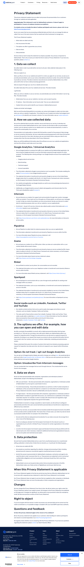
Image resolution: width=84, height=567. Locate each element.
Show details (20, 564)
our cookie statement (39, 316)
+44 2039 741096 (14, 548)
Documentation (72, 533)
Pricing (38, 2)
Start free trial (72, 2)
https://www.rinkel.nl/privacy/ (57, 273)
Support (71, 531)
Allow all (70, 554)
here (57, 355)
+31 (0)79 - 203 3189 (17, 549)
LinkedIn (25, 320)
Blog (44, 533)
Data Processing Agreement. (44, 517)
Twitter (36, 320)
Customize (68, 559)
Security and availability (74, 535)
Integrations (32, 537)
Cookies (71, 537)
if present (36, 190)
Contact (57, 539)
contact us (27, 59)
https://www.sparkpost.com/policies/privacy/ (31, 297)
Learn (44, 531)
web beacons (19, 115)
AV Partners (58, 542)
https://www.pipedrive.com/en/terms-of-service (29, 237)
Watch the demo (33, 542)
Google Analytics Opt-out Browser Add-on (34, 357)
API (30, 541)
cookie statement (63, 115)
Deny (70, 563)
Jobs (57, 537)
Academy (45, 535)
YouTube (42, 320)
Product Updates (33, 539)
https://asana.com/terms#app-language (30, 258)
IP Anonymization (24, 173)
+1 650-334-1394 (12, 540)
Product (32, 531)
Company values (59, 535)
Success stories (33, 544)
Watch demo (54, 2)
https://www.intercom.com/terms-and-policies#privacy (34, 218)
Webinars (45, 537)
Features (31, 533)
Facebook (30, 320)
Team (57, 533)
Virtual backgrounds (47, 539)
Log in (65, 2)
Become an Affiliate (60, 541)
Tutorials (44, 541)
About (58, 531)
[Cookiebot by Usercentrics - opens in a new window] (8, 564)
